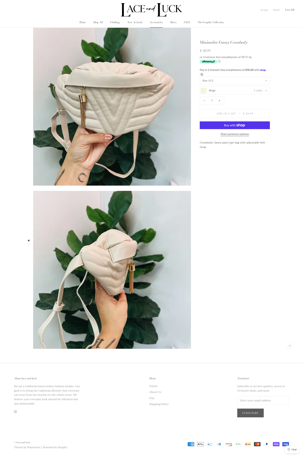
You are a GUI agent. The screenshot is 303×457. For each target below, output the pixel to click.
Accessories (156, 22)
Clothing (115, 22)
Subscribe (250, 413)
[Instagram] (15, 411)
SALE (187, 22)
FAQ (151, 398)
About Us (155, 392)
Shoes (173, 22)
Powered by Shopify (55, 447)
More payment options (235, 134)
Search (276, 10)
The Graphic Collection (211, 22)
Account (264, 10)
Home (82, 22)
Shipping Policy (159, 404)
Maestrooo (33, 447)
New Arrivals (134, 22)
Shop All (98, 22)
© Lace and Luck (22, 442)
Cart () (289, 10)
